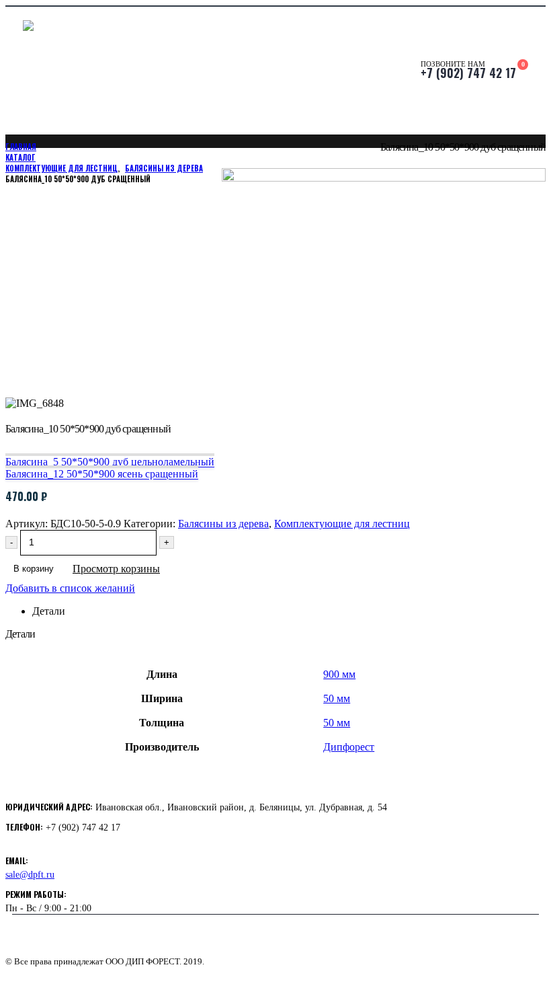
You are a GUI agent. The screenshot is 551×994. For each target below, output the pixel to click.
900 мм (339, 674)
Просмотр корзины (116, 568)
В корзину (33, 569)
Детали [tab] (48, 611)
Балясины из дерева (223, 523)
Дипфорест (348, 747)
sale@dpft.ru (29, 874)
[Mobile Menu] (14, 70)
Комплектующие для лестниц (342, 523)
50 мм (336, 698)
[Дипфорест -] (123, 70)
